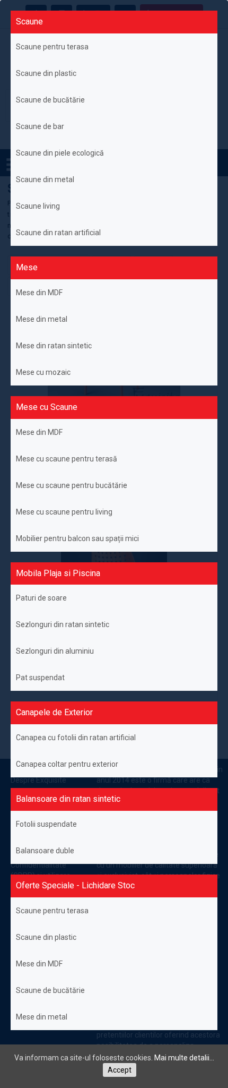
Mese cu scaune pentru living (64, 512)
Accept (119, 1070)
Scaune (29, 21)
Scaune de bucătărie (50, 100)
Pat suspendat (40, 677)
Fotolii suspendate (46, 824)
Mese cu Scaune (46, 407)
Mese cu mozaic (43, 372)
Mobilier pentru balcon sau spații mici (77, 538)
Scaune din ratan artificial (58, 232)
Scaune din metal (45, 179)
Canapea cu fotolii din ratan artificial (76, 737)
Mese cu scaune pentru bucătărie (71, 485)
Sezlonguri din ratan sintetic (62, 624)
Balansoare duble (45, 850)
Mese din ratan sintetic (54, 345)
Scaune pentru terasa (52, 46)
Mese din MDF (39, 292)
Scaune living (38, 206)
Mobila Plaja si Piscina (58, 573)
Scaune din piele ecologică (60, 153)
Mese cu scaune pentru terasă (66, 459)
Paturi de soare (41, 598)
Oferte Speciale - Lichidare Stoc (75, 885)
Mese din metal (41, 319)
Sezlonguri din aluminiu (55, 651)
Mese (27, 267)
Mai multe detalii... (184, 1057)
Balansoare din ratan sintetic (68, 799)
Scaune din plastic (46, 73)
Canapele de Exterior (54, 712)
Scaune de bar (40, 126)
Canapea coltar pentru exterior (67, 764)
